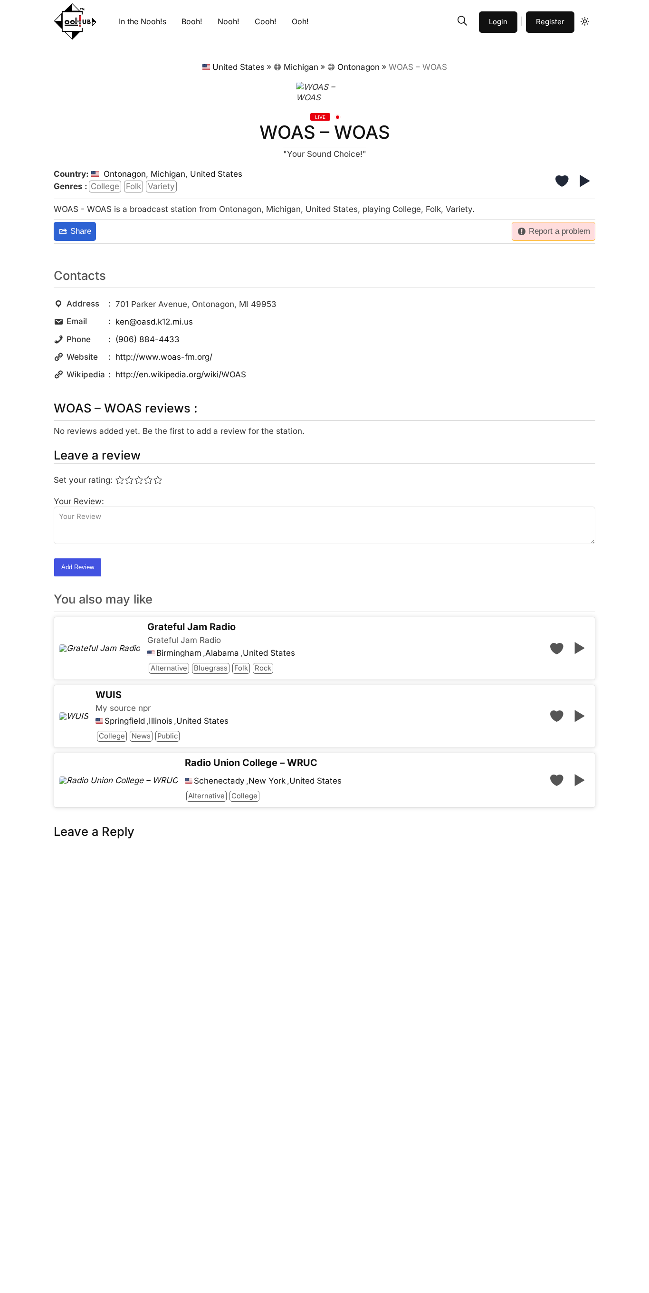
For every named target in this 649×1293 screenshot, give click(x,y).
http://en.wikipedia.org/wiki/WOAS (180, 374)
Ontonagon (358, 67)
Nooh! (228, 21)
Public (167, 736)
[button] (462, 21)
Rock (263, 668)
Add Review (77, 567)
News (141, 736)
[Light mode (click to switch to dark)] (584, 21)
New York (267, 781)
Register (550, 21)
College (105, 186)
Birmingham (178, 653)
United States (238, 67)
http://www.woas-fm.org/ (163, 357)
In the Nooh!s (142, 21)
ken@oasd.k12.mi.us (154, 321)
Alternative (169, 668)
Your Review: (79, 501)
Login (498, 21)
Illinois (160, 721)
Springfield (125, 721)
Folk (133, 186)
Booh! (191, 21)
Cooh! (266, 21)
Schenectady (219, 781)
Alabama (222, 653)
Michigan (301, 67)
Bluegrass (211, 668)
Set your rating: (83, 480)
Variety (161, 186)
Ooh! (300, 21)
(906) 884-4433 (147, 339)
